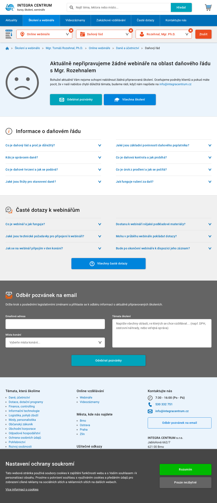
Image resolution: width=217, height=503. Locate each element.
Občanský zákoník (21, 424)
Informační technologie (24, 411)
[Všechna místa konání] (71, 30)
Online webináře (99, 48)
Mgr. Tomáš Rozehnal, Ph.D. (64, 48)
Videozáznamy (89, 402)
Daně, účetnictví (19, 397)
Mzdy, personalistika (22, 420)
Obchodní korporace (22, 429)
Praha (84, 429)
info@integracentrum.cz (175, 84)
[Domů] (7, 48)
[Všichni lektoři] (190, 30)
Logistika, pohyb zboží (23, 415)
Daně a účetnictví (127, 48)
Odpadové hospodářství (24, 433)
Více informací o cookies (22, 489)
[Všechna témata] (131, 30)
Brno (83, 420)
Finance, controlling (22, 406)
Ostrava (85, 425)
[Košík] (208, 7)
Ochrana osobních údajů (25, 437)
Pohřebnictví (17, 442)
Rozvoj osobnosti (20, 446)
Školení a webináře (27, 48)
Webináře (86, 397)
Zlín (82, 434)
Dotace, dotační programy (26, 402)
